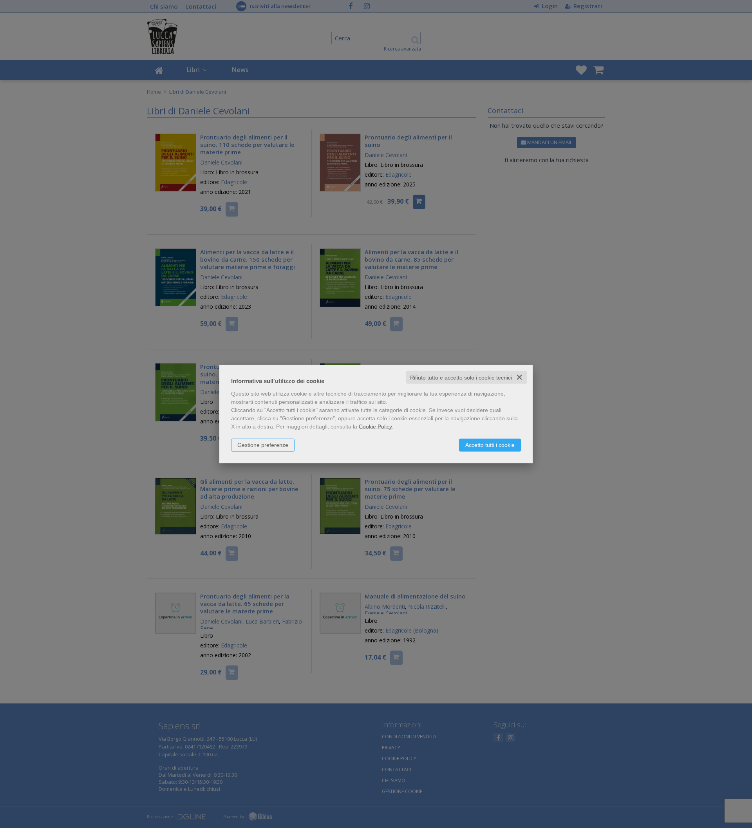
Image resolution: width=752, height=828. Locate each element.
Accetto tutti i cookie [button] (490, 444)
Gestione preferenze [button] (262, 444)
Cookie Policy (375, 426)
